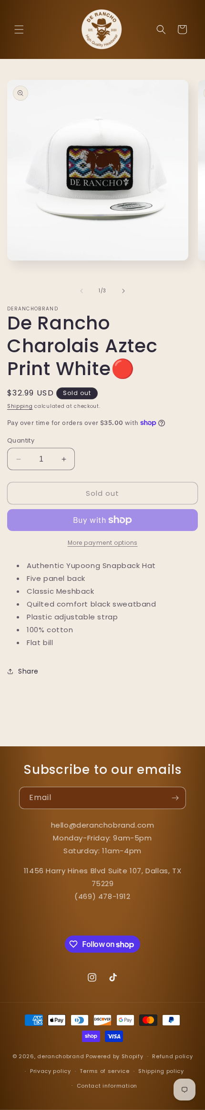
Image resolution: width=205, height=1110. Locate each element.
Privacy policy (50, 1071)
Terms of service (104, 1071)
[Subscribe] (174, 798)
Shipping (20, 406)
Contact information (107, 1086)
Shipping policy (161, 1071)
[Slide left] (81, 290)
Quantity (20, 440)
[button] (19, 29)
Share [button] (28, 671)
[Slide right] (123, 290)
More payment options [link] (103, 543)
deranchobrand (60, 1056)
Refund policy (172, 1056)
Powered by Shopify (115, 1056)
